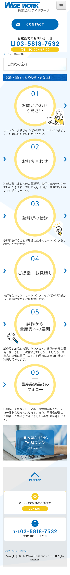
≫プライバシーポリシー (16, 551)
